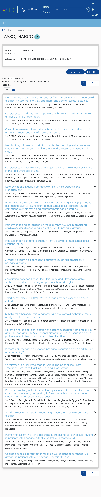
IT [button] (93, 4)
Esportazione (74, 72)
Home (46, 6)
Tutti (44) (91, 72)
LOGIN (95, 14)
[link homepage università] (30, 9)
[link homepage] (10, 9)
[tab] (7, 90)
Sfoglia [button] (46, 12)
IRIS (3, 30)
